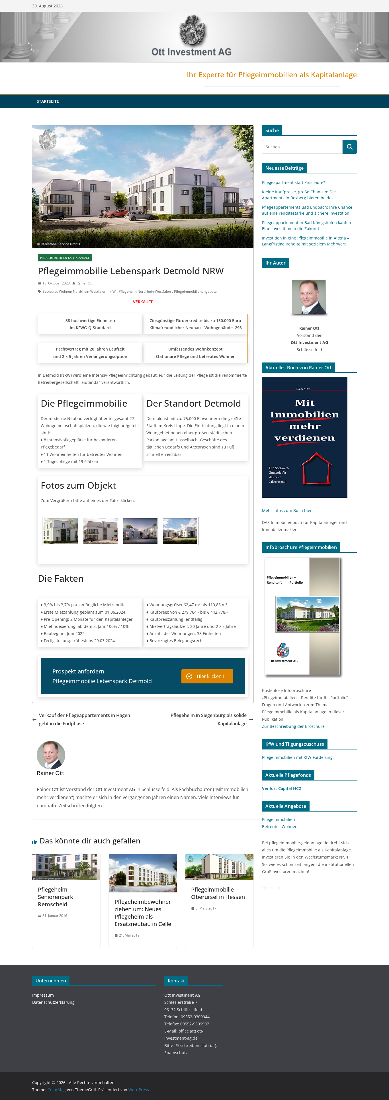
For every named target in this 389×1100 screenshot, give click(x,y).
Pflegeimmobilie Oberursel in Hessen (218, 893)
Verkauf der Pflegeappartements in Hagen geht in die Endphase (84, 719)
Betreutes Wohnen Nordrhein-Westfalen (74, 291)
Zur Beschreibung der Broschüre (293, 726)
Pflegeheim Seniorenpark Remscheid (55, 897)
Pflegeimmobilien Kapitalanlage (65, 258)
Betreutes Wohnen (280, 826)
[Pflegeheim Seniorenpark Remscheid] (66, 858)
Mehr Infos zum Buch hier (287, 510)
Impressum (43, 995)
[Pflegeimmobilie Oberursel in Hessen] (219, 858)
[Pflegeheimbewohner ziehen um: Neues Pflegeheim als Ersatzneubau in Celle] (143, 858)
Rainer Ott (85, 283)
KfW (112, 291)
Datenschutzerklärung (53, 1002)
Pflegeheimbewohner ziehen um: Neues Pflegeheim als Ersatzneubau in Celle (142, 913)
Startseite (48, 101)
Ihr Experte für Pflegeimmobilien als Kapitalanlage (272, 74)
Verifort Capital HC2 (281, 788)
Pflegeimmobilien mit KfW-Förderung (297, 757)
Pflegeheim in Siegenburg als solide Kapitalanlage (209, 719)
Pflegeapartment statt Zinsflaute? (293, 182)
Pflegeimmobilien (278, 819)
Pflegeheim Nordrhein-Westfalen (145, 291)
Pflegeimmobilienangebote (195, 291)
